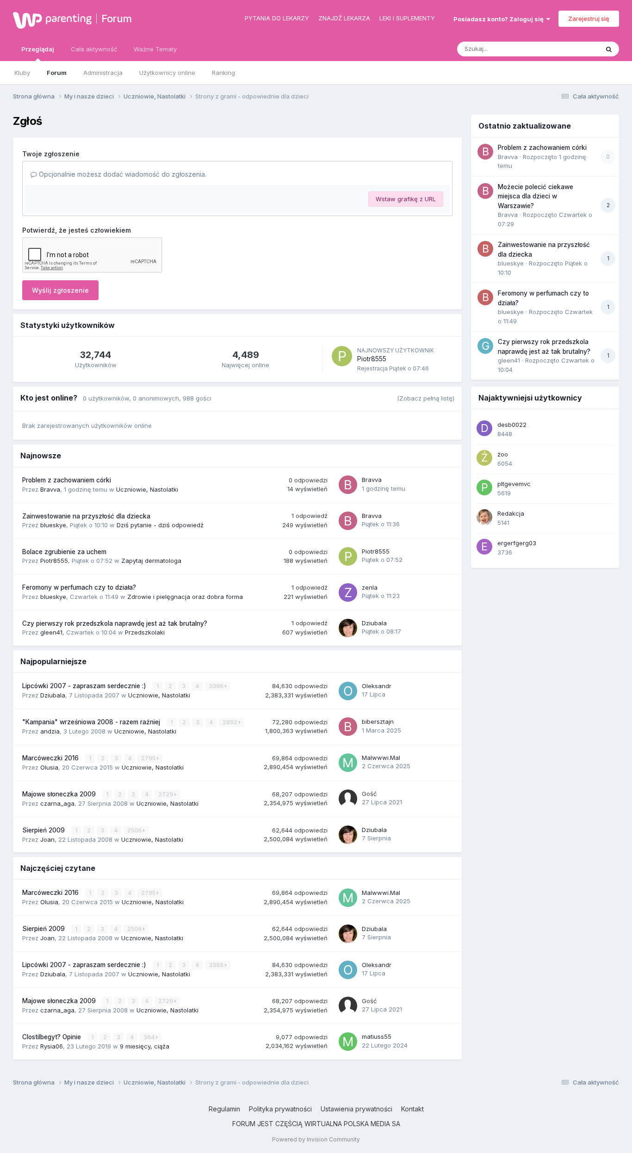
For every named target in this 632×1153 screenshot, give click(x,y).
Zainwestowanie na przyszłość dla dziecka (86, 516)
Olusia (49, 767)
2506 (135, 830)
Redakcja (510, 513)
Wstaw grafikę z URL (406, 199)
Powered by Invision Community (316, 1139)
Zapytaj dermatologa (151, 560)
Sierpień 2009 (44, 830)
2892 (231, 722)
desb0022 (512, 424)
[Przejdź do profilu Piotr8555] (342, 356)
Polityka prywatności (280, 1109)
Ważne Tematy (155, 49)
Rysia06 (51, 1046)
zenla (370, 587)
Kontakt (412, 1109)
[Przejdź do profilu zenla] (348, 592)
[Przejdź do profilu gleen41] (485, 346)
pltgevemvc (514, 483)
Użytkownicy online (167, 72)
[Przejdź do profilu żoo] (484, 458)
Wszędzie (572, 48)
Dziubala (374, 623)
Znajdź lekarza (344, 18)
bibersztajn (378, 721)
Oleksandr (376, 686)
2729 (166, 794)
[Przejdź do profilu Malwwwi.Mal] (348, 762)
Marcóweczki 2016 (51, 758)
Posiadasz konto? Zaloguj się (499, 19)
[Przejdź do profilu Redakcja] (484, 517)
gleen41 (51, 632)
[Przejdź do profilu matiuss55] (348, 1041)
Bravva (50, 489)
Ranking (223, 72)
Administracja (103, 72)
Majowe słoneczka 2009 (60, 794)
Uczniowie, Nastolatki (147, 489)
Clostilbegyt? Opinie (52, 1037)
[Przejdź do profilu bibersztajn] (348, 726)
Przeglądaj (37, 49)
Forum (116, 18)
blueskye (53, 525)
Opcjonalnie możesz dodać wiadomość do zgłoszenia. (121, 174)
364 (149, 1037)
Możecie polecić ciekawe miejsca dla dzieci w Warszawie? (535, 196)
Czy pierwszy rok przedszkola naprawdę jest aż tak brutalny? (114, 623)
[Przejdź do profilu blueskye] (485, 249)
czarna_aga (57, 803)
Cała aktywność (94, 49)
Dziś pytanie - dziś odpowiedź (160, 525)
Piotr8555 (371, 359)
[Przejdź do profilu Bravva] (348, 484)
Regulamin (224, 1109)
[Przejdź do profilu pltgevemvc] (484, 487)
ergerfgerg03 (516, 543)
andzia (50, 731)
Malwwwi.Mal (381, 757)
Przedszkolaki (145, 632)
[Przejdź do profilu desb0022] (484, 428)
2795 (149, 758)
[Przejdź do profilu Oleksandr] (348, 691)
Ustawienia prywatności (356, 1109)
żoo (502, 454)
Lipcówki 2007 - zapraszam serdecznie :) (85, 686)
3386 (217, 686)
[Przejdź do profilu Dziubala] (348, 628)
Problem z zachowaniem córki (66, 480)
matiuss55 (376, 1036)
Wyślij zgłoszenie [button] (60, 290)
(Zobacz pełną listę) (425, 398)
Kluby (22, 72)
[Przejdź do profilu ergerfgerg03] (484, 547)
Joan (47, 839)
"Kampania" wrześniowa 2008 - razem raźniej (92, 722)
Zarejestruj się (588, 18)
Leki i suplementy (407, 18)
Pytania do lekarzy (277, 18)
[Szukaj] (609, 49)
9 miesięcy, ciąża (144, 1046)
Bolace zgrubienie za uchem (64, 551)
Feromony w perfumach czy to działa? (79, 587)
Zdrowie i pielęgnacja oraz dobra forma (185, 596)
